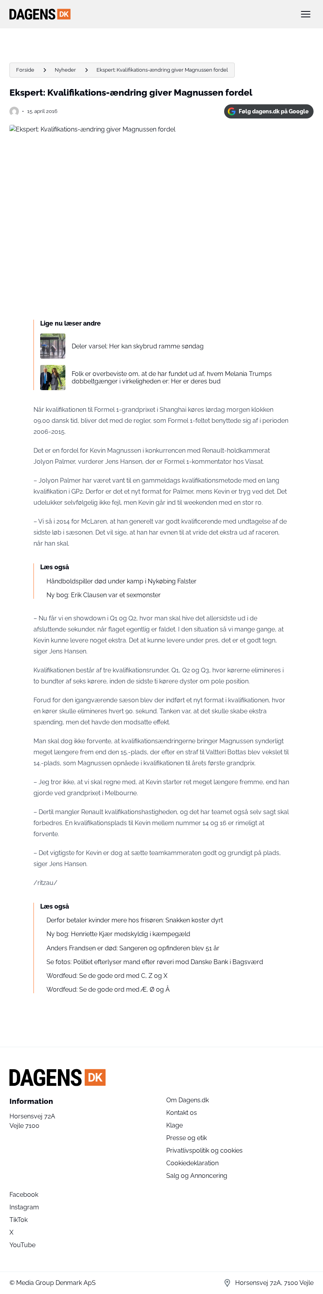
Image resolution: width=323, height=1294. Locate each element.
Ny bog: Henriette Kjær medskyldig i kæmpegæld (118, 934)
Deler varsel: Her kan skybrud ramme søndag (138, 346)
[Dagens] (148, 14)
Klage (174, 1125)
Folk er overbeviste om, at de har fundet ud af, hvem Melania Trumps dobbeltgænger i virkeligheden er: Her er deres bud (172, 377)
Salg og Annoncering (196, 1175)
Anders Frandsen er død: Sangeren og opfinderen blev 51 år (132, 948)
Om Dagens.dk (187, 1100)
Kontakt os (181, 1112)
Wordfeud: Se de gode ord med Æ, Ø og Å (108, 989)
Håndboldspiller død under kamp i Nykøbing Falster (121, 581)
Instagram (24, 1207)
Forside (25, 70)
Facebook (23, 1194)
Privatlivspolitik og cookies (204, 1150)
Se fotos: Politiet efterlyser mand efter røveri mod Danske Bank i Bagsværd (154, 962)
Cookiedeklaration (192, 1163)
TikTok (18, 1220)
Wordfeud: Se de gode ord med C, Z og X (106, 975)
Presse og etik (186, 1138)
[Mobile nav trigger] (306, 14)
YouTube (22, 1245)
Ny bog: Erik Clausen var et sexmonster (103, 595)
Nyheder (65, 70)
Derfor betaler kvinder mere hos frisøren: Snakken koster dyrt (134, 920)
